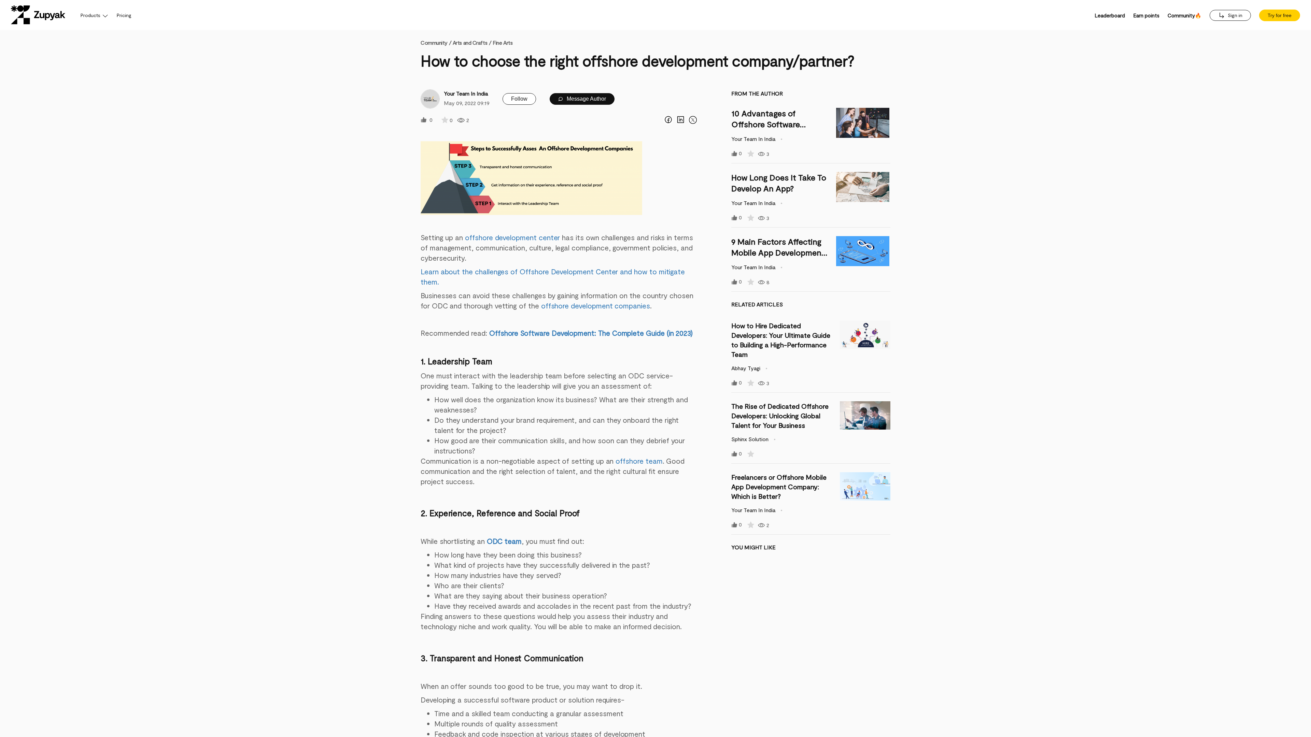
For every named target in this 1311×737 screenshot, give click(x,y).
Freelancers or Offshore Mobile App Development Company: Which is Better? (779, 486)
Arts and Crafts (470, 42)
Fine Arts (502, 42)
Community (436, 42)
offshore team (639, 461)
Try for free (1280, 15)
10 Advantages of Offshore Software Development (765, 124)
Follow (519, 99)
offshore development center (512, 237)
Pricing (124, 15)
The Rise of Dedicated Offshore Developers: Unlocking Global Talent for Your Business (780, 415)
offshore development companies (595, 305)
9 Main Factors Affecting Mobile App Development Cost (778, 252)
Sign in (1234, 15)
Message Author (585, 99)
